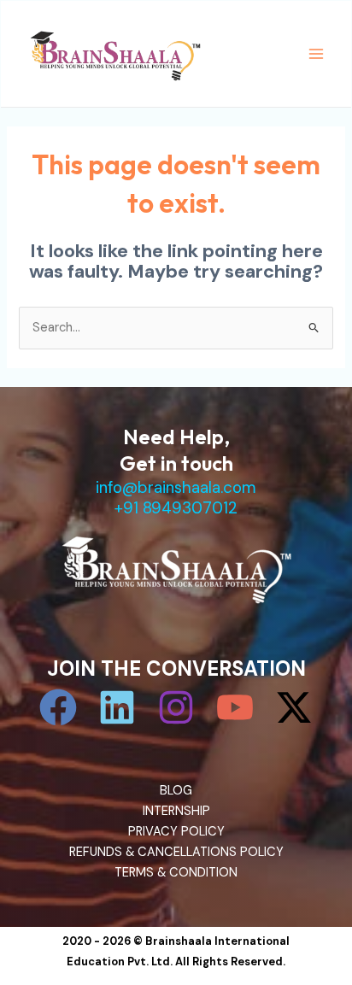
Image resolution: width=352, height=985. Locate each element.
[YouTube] (235, 707)
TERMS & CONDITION (176, 873)
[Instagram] (176, 707)
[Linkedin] (117, 707)
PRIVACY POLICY (176, 832)
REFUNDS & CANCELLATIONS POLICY (176, 852)
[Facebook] (58, 707)
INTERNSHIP (176, 811)
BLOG (176, 791)
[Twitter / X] (294, 707)
